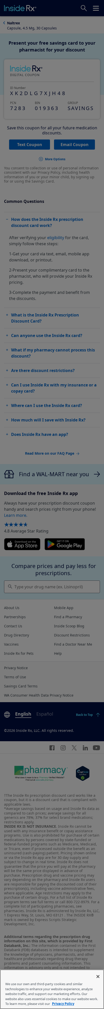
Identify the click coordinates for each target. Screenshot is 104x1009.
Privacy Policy (63, 1003)
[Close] (97, 976)
